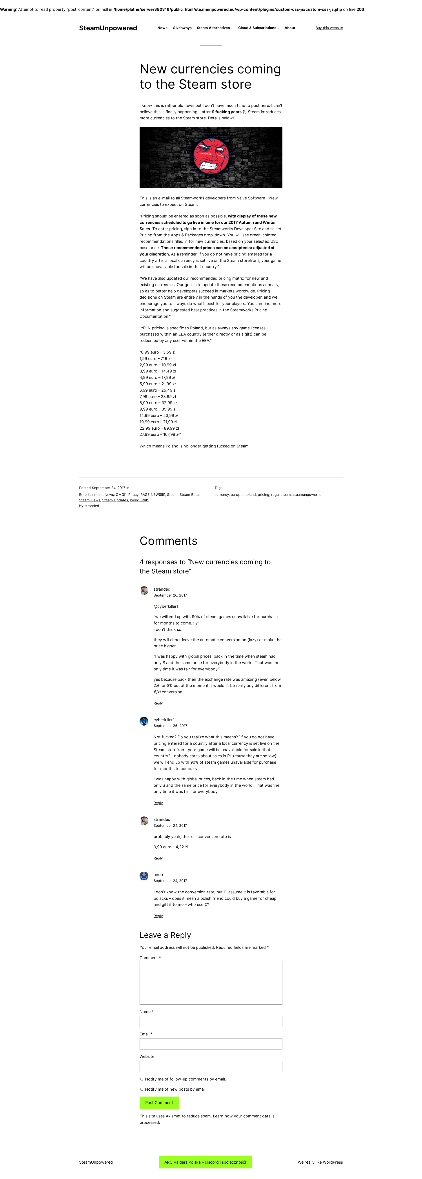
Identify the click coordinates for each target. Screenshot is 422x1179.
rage (275, 494)
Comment (150, 957)
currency (222, 494)
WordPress (333, 1162)
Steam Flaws (89, 500)
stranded (162, 589)
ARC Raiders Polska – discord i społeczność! (205, 1162)
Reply (158, 703)
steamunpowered (307, 494)
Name (147, 1011)
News (109, 494)
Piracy (133, 494)
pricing (263, 494)
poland (250, 494)
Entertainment (91, 494)
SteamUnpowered (108, 28)
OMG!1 (121, 494)
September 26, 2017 (170, 595)
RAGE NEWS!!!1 (152, 494)
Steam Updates (115, 500)
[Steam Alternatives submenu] (232, 28)
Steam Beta (189, 494)
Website (147, 1056)
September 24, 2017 (170, 825)
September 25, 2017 (170, 725)
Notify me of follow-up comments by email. (185, 1079)
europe (236, 494)
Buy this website (329, 28)
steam (286, 494)
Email (146, 1034)
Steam (172, 494)
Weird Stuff (139, 500)
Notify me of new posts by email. (176, 1089)
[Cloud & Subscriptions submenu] (278, 28)
